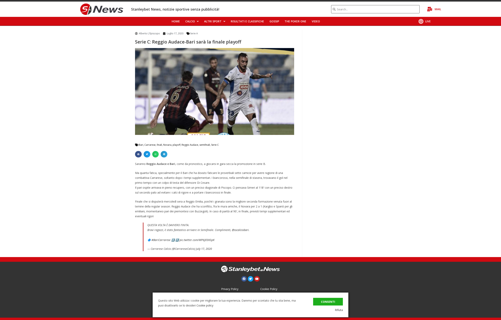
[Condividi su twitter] (147, 154)
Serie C (215, 144)
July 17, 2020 (204, 249)
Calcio (190, 21)
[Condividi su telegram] (164, 154)
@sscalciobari (240, 230)
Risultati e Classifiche (247, 21)
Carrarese (150, 144)
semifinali (204, 144)
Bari (141, 144)
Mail (438, 9)
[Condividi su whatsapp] (155, 154)
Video (316, 21)
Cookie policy (204, 305)
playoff (176, 144)
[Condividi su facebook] (138, 154)
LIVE (428, 21)
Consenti (328, 302)
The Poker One (295, 21)
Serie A (194, 33)
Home (176, 21)
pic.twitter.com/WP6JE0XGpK (196, 240)
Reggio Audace (190, 144)
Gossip (274, 21)
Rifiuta (339, 310)
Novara (167, 144)
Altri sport (213, 21)
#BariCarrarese (160, 240)
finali (159, 144)
